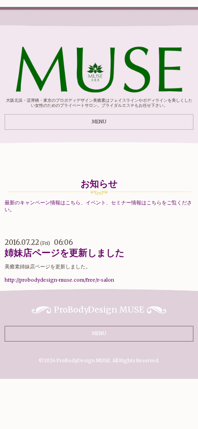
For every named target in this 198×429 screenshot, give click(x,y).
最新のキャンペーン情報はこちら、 (45, 203)
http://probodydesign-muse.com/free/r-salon (59, 280)
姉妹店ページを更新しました (64, 252)
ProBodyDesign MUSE (83, 361)
